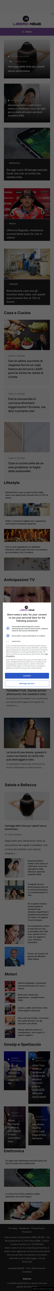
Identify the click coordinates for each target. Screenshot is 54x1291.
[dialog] (27, 645)
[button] (27, 641)
